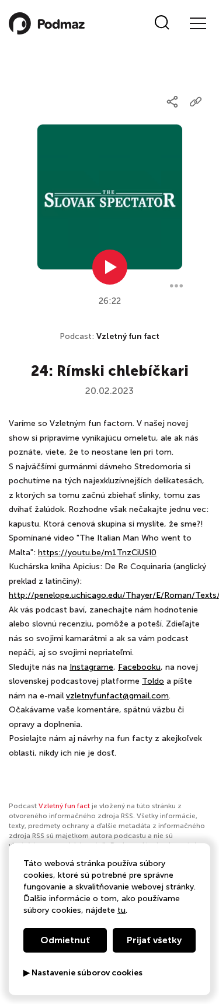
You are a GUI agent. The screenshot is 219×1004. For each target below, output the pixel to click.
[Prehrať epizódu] (109, 267)
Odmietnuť (65, 940)
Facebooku (139, 667)
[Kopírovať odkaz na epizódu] (195, 102)
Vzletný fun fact (127, 336)
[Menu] (197, 23)
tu (121, 910)
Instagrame (91, 667)
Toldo (153, 681)
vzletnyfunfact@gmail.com (117, 696)
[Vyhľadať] (162, 23)
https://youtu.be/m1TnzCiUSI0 (97, 553)
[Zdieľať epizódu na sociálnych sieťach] (172, 102)
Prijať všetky (154, 940)
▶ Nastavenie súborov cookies (82, 973)
